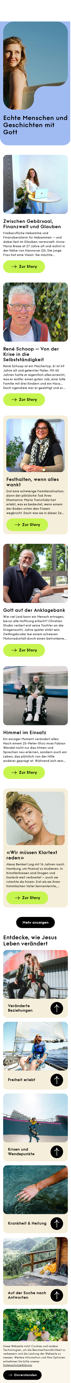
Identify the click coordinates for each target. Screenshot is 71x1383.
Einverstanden (25, 1375)
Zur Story (28, 266)
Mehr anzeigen (35, 922)
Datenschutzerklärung (17, 1365)
